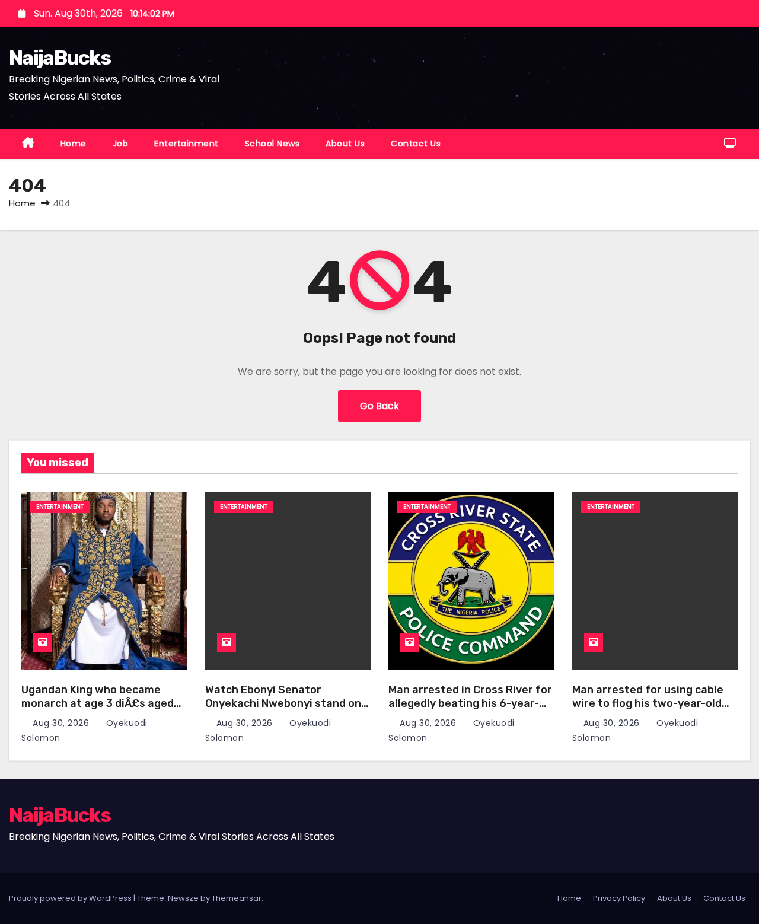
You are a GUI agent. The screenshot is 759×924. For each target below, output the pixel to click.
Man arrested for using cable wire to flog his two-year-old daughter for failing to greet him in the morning (647, 710)
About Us (345, 143)
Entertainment (186, 143)
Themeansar (236, 898)
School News (272, 143)
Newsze (183, 898)
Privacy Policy (619, 898)
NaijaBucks (59, 58)
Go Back (379, 406)
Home (73, 143)
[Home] (28, 144)
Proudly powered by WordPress (71, 898)
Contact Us (416, 143)
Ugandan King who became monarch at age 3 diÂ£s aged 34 (97, 703)
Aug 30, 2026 (62, 723)
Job (121, 143)
